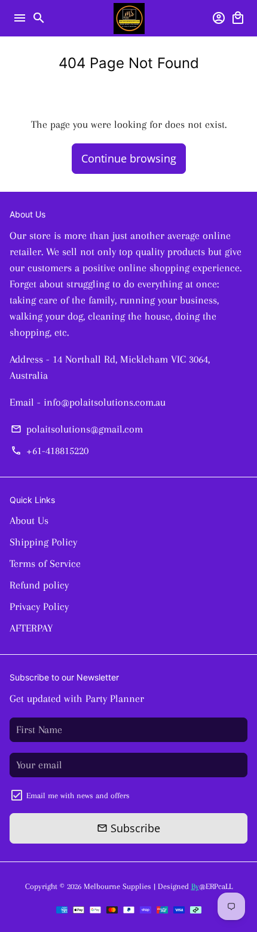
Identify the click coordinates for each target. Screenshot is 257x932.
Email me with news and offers (78, 795)
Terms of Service (45, 563)
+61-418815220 (49, 450)
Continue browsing (128, 158)
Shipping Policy (43, 542)
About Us (29, 520)
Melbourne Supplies (117, 886)
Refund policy (39, 585)
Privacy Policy (39, 606)
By (195, 886)
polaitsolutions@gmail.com (76, 429)
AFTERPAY (31, 628)
